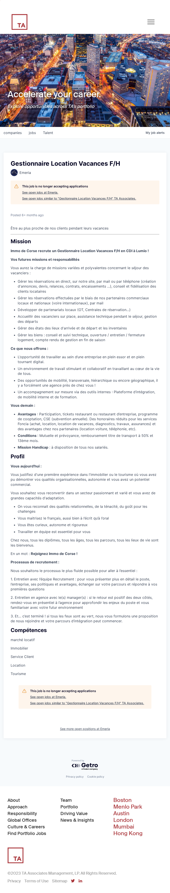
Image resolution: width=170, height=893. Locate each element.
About (14, 800)
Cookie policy (95, 776)
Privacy (14, 881)
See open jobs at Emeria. (40, 192)
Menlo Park (127, 807)
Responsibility (22, 813)
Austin (121, 813)
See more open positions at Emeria (85, 729)
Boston (122, 800)
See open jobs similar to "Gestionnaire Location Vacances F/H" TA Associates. (79, 198)
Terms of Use (36, 881)
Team (66, 800)
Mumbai (123, 826)
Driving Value (74, 813)
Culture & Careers (26, 827)
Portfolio (69, 807)
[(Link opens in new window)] (73, 881)
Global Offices (22, 820)
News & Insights (77, 820)
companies (13, 132)
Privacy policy (75, 776)
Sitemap (59, 881)
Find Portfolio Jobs (27, 833)
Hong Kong (128, 833)
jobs (32, 132)
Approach (17, 807)
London (123, 820)
